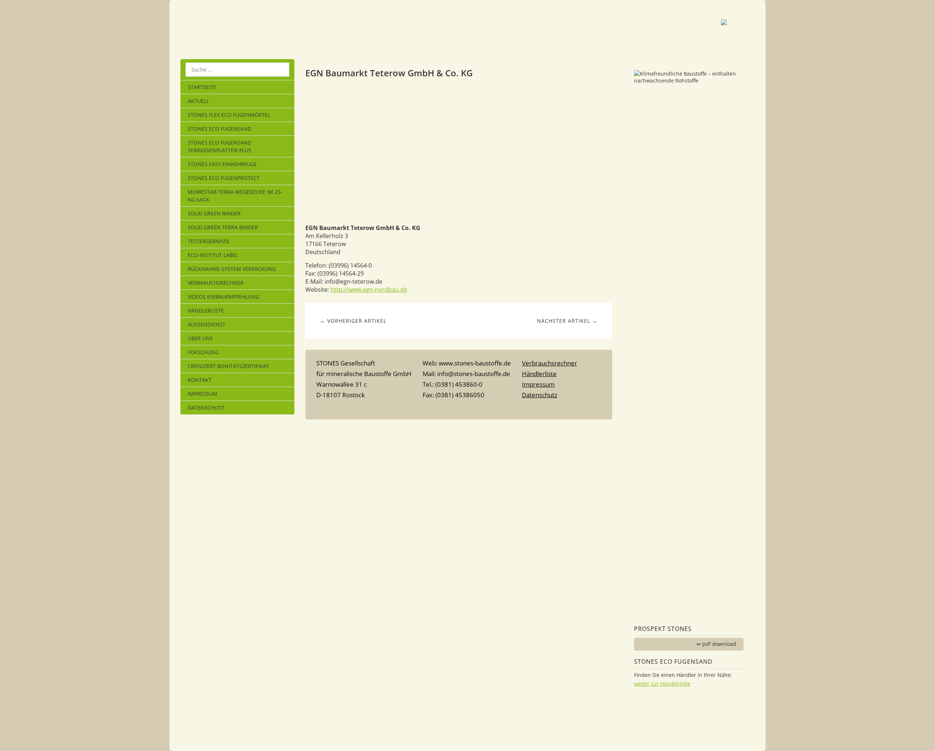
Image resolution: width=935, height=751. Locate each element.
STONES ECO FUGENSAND (219, 128)
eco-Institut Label (213, 255)
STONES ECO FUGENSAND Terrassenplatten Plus (219, 146)
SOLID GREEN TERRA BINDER (223, 227)
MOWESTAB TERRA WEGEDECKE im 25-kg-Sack (235, 195)
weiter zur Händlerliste (662, 683)
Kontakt (199, 379)
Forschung (203, 352)
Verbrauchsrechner (216, 282)
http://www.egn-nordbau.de (369, 290)
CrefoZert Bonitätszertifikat (228, 366)
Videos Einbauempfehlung (223, 296)
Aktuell (198, 100)
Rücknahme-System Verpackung (232, 268)
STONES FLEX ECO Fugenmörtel (229, 114)
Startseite (202, 87)
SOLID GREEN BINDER (214, 213)
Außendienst (206, 324)
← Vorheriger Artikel (353, 320)
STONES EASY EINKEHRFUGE (222, 164)
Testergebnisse (209, 241)
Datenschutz (206, 407)
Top (458, 409)
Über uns (200, 338)
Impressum (202, 393)
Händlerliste (206, 310)
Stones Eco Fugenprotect (224, 178)
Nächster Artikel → (567, 320)
